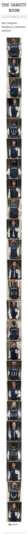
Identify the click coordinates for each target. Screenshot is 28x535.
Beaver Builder (22, 532)
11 (16, 524)
